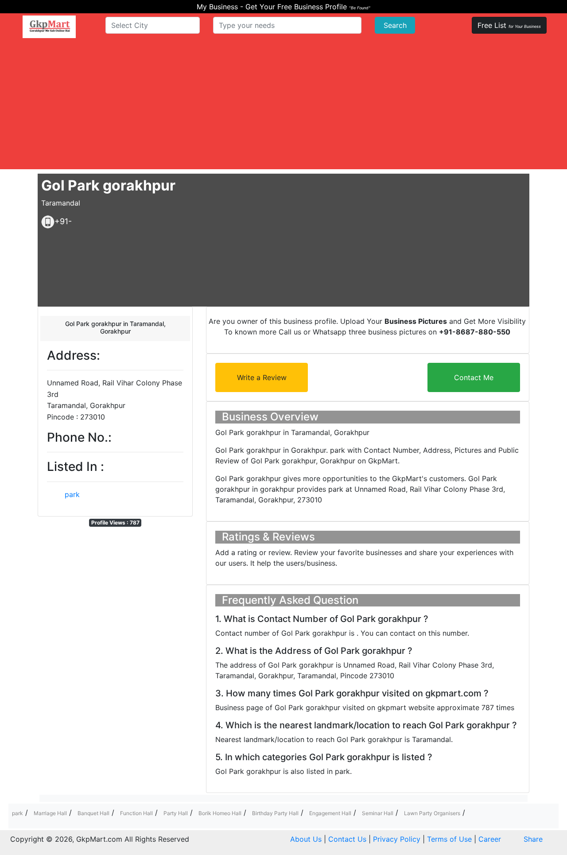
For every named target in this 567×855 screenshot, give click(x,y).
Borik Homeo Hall (219, 813)
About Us (306, 839)
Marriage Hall (50, 813)
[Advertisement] (283, 107)
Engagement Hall (330, 813)
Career (489, 839)
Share (533, 839)
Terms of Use (449, 839)
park (72, 494)
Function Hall (136, 813)
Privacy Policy (396, 839)
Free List (509, 25)
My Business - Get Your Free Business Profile (283, 6)
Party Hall (175, 813)
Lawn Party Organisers (432, 813)
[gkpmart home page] (49, 26)
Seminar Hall (377, 813)
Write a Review (262, 377)
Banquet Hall (93, 813)
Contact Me (473, 377)
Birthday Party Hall (275, 813)
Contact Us (347, 839)
